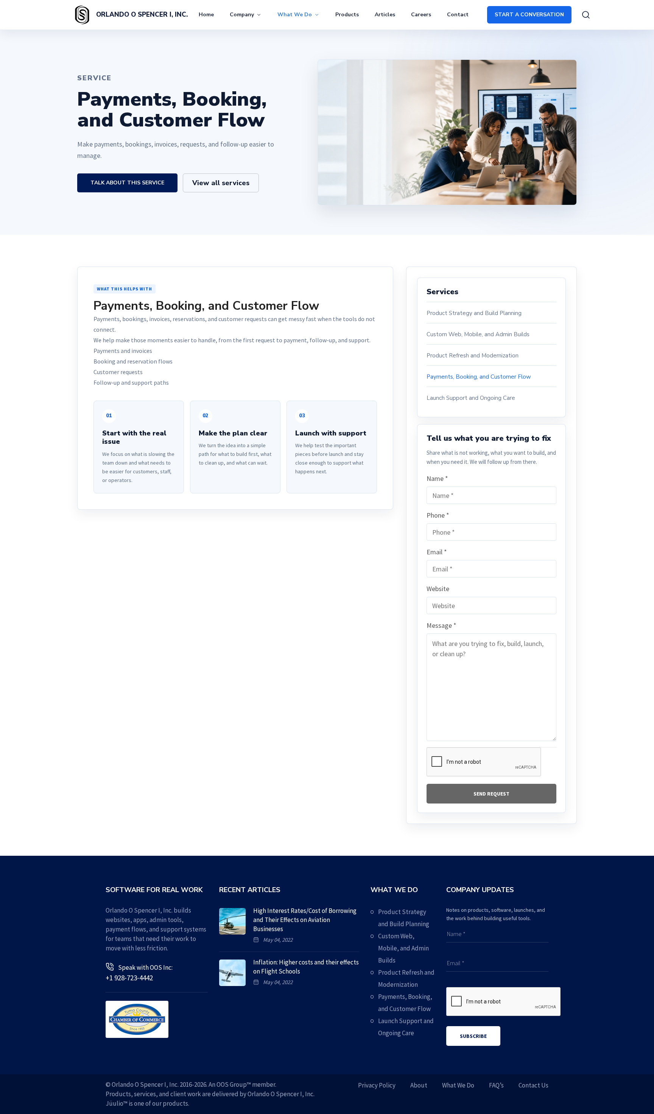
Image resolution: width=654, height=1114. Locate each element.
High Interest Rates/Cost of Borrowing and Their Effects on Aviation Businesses (305, 919)
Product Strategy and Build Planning (474, 313)
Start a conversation (529, 14)
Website (438, 588)
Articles (385, 14)
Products (347, 14)
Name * (437, 478)
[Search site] (586, 14)
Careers (421, 14)
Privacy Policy (377, 1085)
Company (242, 14)
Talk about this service (127, 182)
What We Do (294, 14)
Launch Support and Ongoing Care (471, 398)
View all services (220, 182)
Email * (437, 552)
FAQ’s (496, 1085)
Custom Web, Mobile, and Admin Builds (478, 334)
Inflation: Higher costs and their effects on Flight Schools (306, 966)
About (418, 1085)
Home (206, 14)
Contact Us (533, 1085)
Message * (441, 625)
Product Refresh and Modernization (473, 355)
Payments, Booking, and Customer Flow (479, 377)
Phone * (438, 515)
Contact (458, 14)
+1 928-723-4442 (129, 977)
